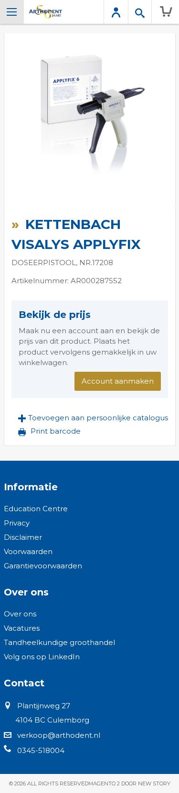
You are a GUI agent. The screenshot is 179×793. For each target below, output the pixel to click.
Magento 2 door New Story (129, 783)
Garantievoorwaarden (43, 565)
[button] (93, 418)
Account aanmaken (118, 381)
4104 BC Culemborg (52, 719)
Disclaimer (23, 537)
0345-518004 (40, 750)
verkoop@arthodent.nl (58, 735)
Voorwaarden (28, 551)
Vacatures (22, 628)
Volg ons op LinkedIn (42, 656)
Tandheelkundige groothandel (59, 642)
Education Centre (36, 508)
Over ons (20, 613)
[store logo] (45, 12)
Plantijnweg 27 (43, 705)
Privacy (17, 522)
